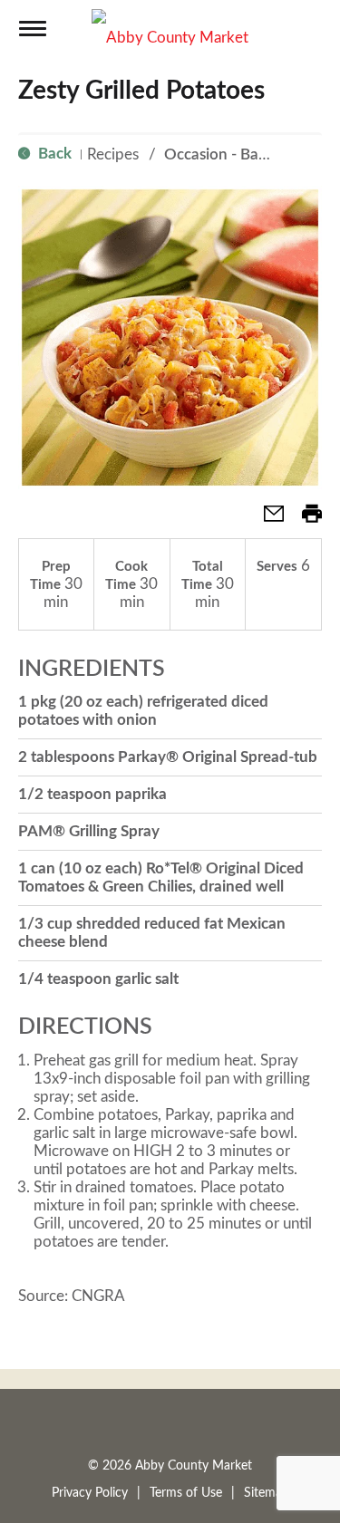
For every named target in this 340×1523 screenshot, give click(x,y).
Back (53, 153)
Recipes (113, 154)
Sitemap (266, 1493)
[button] (266, 519)
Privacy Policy (90, 1493)
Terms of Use (186, 1493)
